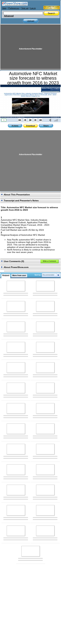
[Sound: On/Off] (51, 120)
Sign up (24, 8)
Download (30, 126)
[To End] (40, 120)
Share (46, 126)
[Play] (30, 120)
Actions (15, 126)
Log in (33, 8)
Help (4, 8)
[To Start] (20, 120)
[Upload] (31, 21)
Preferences (13, 8)
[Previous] (25, 120)
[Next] (35, 120)
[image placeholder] (16, 286)
